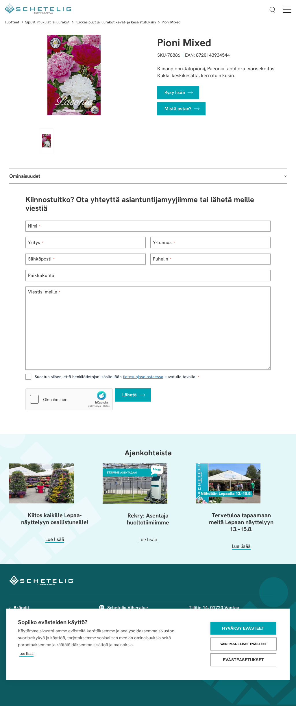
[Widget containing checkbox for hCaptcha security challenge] (69, 399)
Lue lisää (26, 653)
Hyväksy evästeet (243, 628)
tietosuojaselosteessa (143, 376)
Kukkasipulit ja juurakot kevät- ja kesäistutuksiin (115, 22)
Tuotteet (12, 22)
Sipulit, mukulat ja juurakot (47, 22)
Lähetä (129, 395)
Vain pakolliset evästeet (243, 644)
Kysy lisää (174, 92)
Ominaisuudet (24, 176)
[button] (272, 10)
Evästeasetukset (243, 660)
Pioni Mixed (171, 22)
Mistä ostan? (177, 109)
